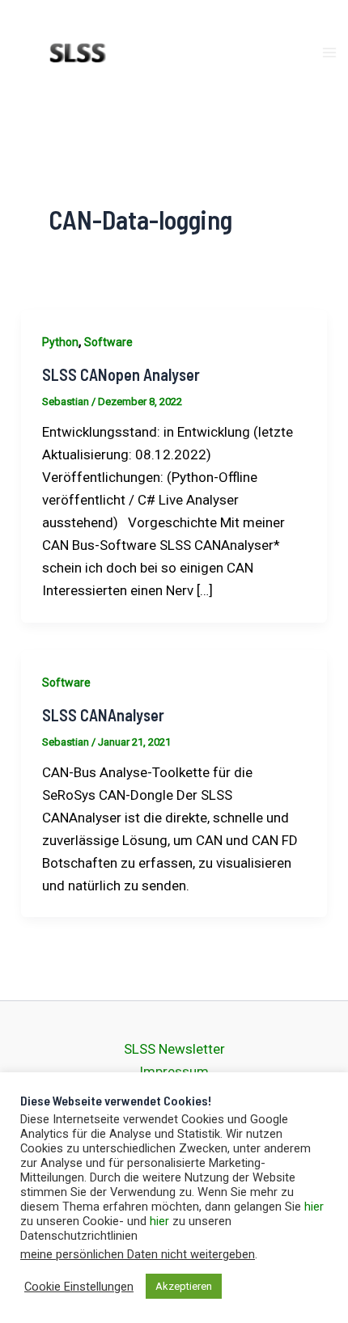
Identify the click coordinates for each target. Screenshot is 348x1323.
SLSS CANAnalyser (103, 715)
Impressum (174, 1071)
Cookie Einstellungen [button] (79, 1286)
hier (314, 1206)
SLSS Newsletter (174, 1049)
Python (60, 342)
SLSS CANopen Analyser (121, 374)
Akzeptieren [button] (183, 1286)
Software (108, 342)
